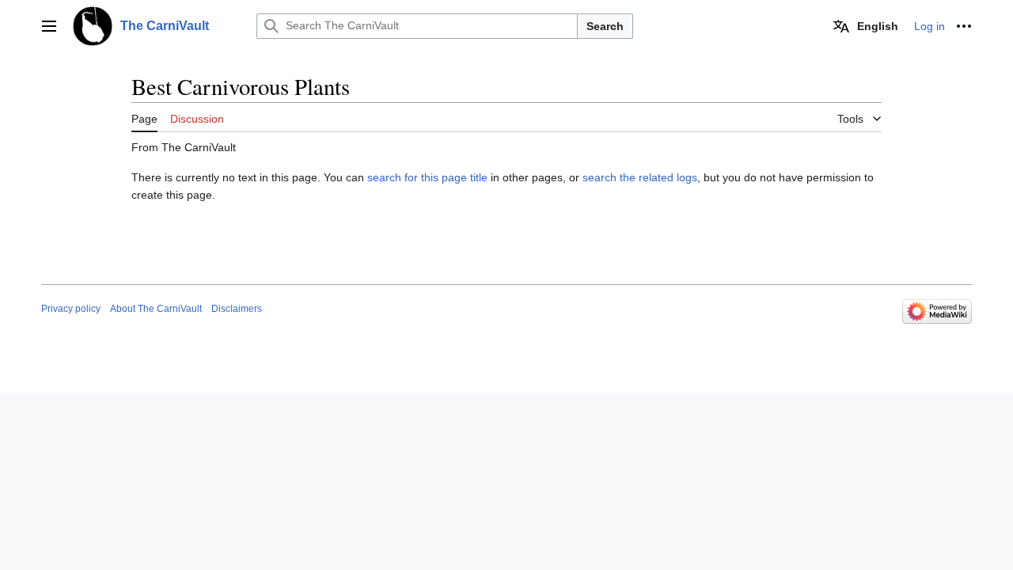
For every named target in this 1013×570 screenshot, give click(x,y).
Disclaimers (236, 308)
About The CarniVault (156, 308)
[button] (49, 26)
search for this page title (427, 177)
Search (605, 26)
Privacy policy (71, 308)
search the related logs (639, 177)
